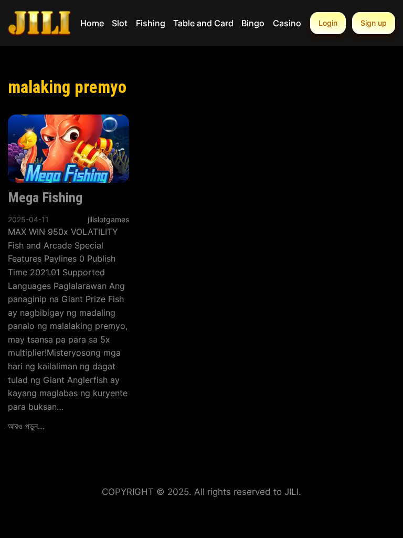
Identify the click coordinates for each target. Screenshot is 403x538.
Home (92, 23)
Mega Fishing (45, 197)
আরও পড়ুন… (26, 426)
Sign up (373, 22)
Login (328, 22)
